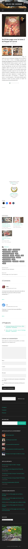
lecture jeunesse (6, 259)
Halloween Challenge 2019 (9, 257)
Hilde (12, 183)
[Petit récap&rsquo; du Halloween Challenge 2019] (7, 233)
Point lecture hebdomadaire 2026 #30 (10, 482)
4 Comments (13, 43)
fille (22, 255)
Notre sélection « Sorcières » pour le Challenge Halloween (6, 225)
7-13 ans (4, 249)
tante (4, 263)
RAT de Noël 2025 (10, 435)
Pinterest (4, 412)
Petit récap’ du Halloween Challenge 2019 (6, 238)
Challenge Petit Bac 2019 (8, 253)
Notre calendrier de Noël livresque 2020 (15, 449)
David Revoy (6, 255)
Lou (14, 183)
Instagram (4, 407)
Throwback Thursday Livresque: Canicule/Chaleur (13, 473)
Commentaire (5, 345)
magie (13, 259)
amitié (10, 249)
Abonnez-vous (21, 398)
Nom (3, 360)
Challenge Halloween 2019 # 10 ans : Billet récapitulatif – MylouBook (15, 327)
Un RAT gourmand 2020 (11, 439)
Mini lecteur (6, 246)
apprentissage (16, 249)
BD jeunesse (14, 251)
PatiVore (4, 494)
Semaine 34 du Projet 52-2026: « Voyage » (11, 464)
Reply (3, 299)
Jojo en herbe (14, 4)
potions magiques (7, 261)
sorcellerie (15, 261)
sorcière (22, 261)
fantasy (17, 255)
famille (12, 255)
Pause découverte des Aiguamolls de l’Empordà (12, 469)
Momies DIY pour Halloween (8, 268)
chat (17, 253)
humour (18, 257)
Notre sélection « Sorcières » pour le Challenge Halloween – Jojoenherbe (16, 330)
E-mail (3, 366)
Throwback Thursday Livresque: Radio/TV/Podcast (13, 477)
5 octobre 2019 (5, 43)
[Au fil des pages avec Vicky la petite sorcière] (18, 220)
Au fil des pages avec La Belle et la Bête (17, 502)
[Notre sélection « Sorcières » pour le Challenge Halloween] (7, 220)
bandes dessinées (6, 251)
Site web (4, 372)
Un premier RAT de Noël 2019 (12, 444)
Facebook (4, 410)
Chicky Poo (4, 509)
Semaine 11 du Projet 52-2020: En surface (15, 453)
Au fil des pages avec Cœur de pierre (9, 274)
